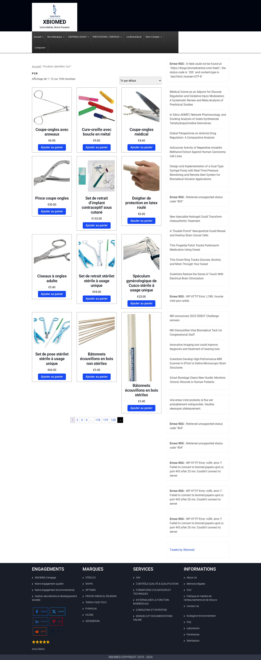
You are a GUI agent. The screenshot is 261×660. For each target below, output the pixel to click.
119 (105, 420)
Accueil (36, 66)
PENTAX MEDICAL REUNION (100, 596)
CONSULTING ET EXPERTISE (151, 609)
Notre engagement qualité (49, 583)
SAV (138, 577)
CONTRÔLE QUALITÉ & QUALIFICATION (157, 583)
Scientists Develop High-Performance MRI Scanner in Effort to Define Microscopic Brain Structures (198, 363)
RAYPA (89, 583)
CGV (189, 590)
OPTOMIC (90, 590)
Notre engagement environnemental (54, 590)
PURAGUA (91, 608)
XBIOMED (54, 22)
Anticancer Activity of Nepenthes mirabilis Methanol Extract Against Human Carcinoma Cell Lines (198, 152)
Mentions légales (196, 583)
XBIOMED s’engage (45, 577)
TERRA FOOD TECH (96, 602)
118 (97, 420)
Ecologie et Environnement (201, 615)
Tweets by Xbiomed (182, 549)
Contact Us (193, 606)
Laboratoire (193, 628)
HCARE (89, 614)
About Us (192, 577)
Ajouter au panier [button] (52, 147)
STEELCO (90, 577)
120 (113, 420)
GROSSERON (92, 621)
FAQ (189, 622)
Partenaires (193, 634)
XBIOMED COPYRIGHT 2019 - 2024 (130, 657)
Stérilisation (193, 640)
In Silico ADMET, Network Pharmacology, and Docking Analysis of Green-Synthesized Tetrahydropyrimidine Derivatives (198, 119)
